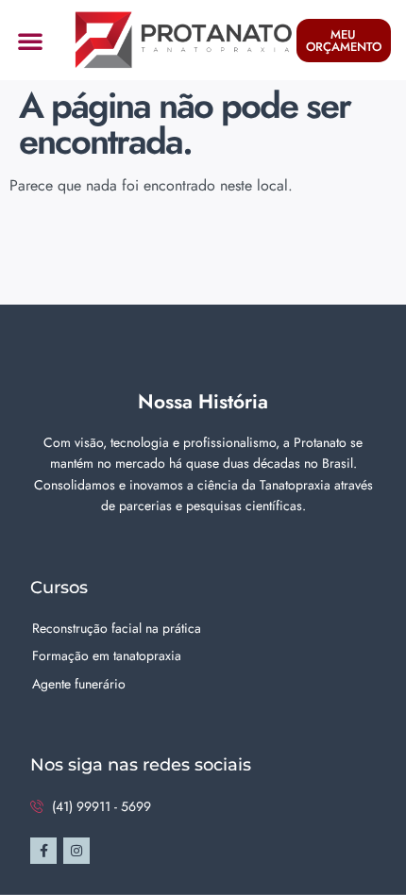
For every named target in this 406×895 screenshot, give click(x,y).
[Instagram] (76, 850)
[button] (30, 40)
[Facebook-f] (43, 850)
